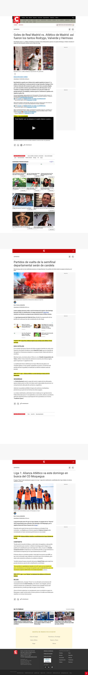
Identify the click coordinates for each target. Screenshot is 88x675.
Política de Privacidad (48, 653)
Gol (38, 157)
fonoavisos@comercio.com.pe (31, 656)
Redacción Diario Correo (21, 76)
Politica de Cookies (47, 656)
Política (23, 17)
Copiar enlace (28, 144)
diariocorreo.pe (56, 672)
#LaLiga (19, 98)
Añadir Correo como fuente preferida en (65, 24)
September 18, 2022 (31, 100)
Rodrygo (34, 157)
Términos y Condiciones (48, 650)
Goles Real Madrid (21, 157)
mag (70, 672)
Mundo (30, 17)
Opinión (70, 657)
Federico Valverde (28, 157)
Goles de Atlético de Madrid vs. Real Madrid (35, 155)
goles (15, 157)
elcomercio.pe (20, 672)
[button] (33, 128)
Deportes (35, 17)
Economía (40, 17)
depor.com (43, 672)
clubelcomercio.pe (29, 672)
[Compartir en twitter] (73, 29)
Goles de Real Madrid (48, 155)
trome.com (49, 672)
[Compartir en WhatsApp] (21, 145)
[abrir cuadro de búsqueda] (73, 18)
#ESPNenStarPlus (27, 98)
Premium (70, 662)
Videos (56, 17)
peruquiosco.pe (64, 672)
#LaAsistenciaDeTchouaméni (26, 97)
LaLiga (41, 157)
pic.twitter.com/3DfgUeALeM (38, 98)
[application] (33, 128)
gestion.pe (36, 672)
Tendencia (52, 17)
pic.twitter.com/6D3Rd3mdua (38, 105)
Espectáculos (46, 17)
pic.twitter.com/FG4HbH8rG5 (29, 111)
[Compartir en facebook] (69, 29)
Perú (27, 17)
